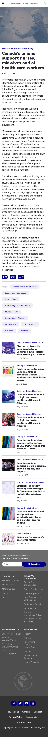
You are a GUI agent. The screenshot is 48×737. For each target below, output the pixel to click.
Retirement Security (33, 604)
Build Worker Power (11, 634)
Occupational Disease (15, 318)
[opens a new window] (5, 277)
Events (5, 593)
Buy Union (6, 597)
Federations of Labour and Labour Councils (31, 645)
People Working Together (10, 639)
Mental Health (11, 312)
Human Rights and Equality (17, 305)
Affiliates (28, 638)
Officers (27, 651)
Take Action (8, 576)
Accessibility (32, 717)
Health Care (10, 299)
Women (24, 330)
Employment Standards (15, 293)
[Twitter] (20, 703)
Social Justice (30, 608)
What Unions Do (10, 629)
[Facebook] (14, 703)
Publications (12, 711)
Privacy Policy (16, 717)
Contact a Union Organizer (9, 652)
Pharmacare (10, 324)
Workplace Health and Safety (17, 48)
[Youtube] (26, 703)
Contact (38, 711)
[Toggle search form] (45, 3)
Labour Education (32, 662)
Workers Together (10, 580)
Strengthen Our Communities (10, 645)
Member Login (24, 722)
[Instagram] (33, 703)
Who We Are (30, 629)
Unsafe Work (30, 324)
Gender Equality (31, 593)
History (27, 634)
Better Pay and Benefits (30, 583)
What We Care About (30, 577)
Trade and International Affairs (33, 613)
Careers (26, 711)
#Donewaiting (8, 589)
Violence (9, 330)
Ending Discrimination (33, 589)
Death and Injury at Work (24, 286)
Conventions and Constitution (31, 656)
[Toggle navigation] (3, 4)
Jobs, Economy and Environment (32, 598)
